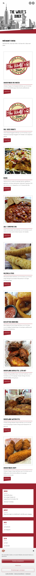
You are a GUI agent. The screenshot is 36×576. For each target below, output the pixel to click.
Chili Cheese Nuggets (10, 129)
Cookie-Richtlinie (9, 573)
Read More (7, 91)
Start (6, 542)
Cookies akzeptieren (18, 561)
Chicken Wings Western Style (12, 419)
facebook (7, 526)
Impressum (28, 573)
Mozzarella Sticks (9, 273)
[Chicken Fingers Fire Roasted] (18, 65)
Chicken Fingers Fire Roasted (12, 83)
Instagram (7, 529)
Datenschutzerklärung (19, 573)
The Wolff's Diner (18, 14)
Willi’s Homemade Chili (10, 227)
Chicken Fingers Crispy (10, 468)
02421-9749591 (28, 514)
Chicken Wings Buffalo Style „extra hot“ (15, 371)
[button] (33, 551)
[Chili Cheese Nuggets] (18, 112)
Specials (7, 545)
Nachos (6, 178)
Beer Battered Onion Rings (11, 322)
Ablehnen (18, 565)
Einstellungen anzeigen (18, 570)
